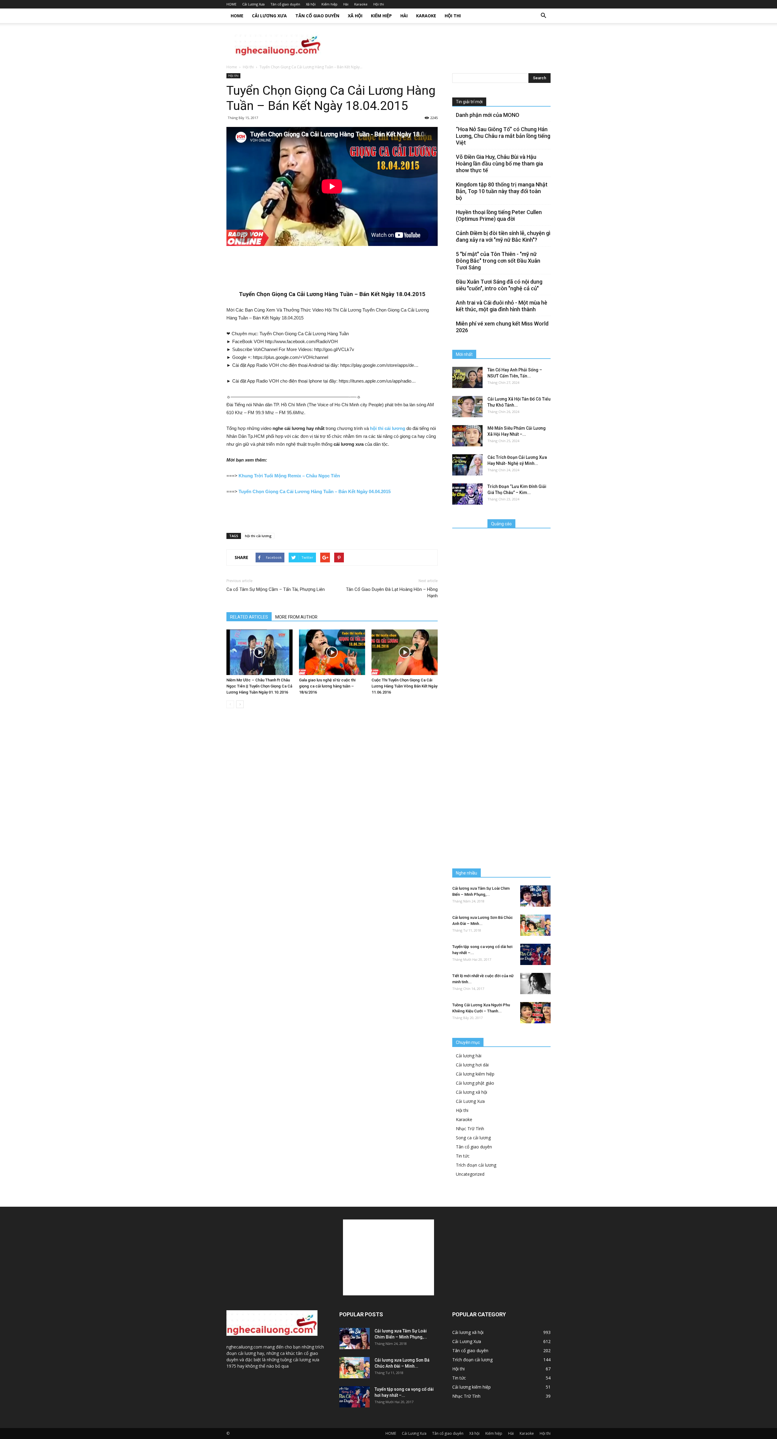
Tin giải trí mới (469, 101)
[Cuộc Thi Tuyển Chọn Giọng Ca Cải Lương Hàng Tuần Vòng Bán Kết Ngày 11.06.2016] (405, 652)
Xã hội (311, 4)
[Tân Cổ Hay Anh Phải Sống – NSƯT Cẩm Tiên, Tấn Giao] (467, 377)
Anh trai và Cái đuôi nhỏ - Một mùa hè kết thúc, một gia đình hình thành (501, 305)
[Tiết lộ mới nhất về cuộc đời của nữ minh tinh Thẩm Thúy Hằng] (535, 983)
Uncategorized (470, 1174)
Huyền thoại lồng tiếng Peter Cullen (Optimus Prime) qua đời (499, 215)
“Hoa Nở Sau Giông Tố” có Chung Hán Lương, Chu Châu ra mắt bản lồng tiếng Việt (503, 136)
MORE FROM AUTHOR (296, 617)
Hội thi (378, 4)
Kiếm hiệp (329, 4)
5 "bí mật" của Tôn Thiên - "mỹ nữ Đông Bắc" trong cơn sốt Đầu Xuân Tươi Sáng (498, 261)
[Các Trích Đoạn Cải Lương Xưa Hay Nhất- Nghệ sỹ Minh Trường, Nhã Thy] (467, 465)
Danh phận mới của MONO (487, 115)
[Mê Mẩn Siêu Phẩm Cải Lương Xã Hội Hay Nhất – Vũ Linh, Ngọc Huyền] (467, 435)
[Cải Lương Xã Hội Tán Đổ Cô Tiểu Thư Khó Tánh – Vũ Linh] (467, 406)
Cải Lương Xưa (253, 4)
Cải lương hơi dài (472, 1065)
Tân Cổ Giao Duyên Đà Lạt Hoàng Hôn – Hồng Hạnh (392, 592)
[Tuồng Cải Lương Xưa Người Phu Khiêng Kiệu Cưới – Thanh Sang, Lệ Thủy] (535, 1012)
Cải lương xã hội (471, 1092)
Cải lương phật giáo (475, 1083)
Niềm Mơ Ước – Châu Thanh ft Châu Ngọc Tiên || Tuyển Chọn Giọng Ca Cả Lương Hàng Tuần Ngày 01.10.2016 (259, 686)
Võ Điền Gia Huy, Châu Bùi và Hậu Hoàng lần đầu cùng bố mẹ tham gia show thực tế (499, 163)
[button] (543, 16)
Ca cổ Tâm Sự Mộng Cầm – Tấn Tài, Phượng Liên (275, 589)
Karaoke (361, 4)
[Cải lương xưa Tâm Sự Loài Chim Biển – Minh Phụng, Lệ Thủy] (535, 896)
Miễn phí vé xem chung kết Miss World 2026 (502, 326)
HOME (231, 4)
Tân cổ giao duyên (285, 4)
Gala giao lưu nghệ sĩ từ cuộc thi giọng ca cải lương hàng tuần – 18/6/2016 (327, 686)
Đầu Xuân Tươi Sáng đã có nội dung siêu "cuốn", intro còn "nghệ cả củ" (499, 285)
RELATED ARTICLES (249, 617)
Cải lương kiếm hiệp (475, 1074)
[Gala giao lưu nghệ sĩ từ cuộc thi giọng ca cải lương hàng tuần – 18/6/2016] (332, 652)
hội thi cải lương (258, 536)
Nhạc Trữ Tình (470, 1128)
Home (231, 67)
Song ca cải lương (473, 1138)
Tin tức (463, 1156)
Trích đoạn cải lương (476, 1165)
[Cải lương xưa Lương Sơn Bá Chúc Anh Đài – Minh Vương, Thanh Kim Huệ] (535, 925)
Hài (345, 4)
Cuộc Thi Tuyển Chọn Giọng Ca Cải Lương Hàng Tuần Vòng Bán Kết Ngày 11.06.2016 (404, 686)
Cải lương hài (468, 1056)
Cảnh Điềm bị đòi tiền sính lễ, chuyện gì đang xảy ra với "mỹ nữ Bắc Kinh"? (503, 236)
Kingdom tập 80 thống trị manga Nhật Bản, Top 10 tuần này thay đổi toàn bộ (502, 191)
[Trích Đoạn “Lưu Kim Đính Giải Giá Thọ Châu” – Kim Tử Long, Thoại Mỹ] (467, 494)
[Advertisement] (440, 44)
